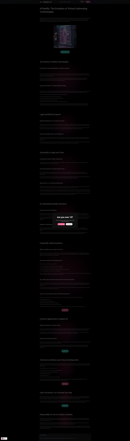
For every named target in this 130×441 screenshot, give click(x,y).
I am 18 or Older (61, 224)
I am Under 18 (69, 224)
